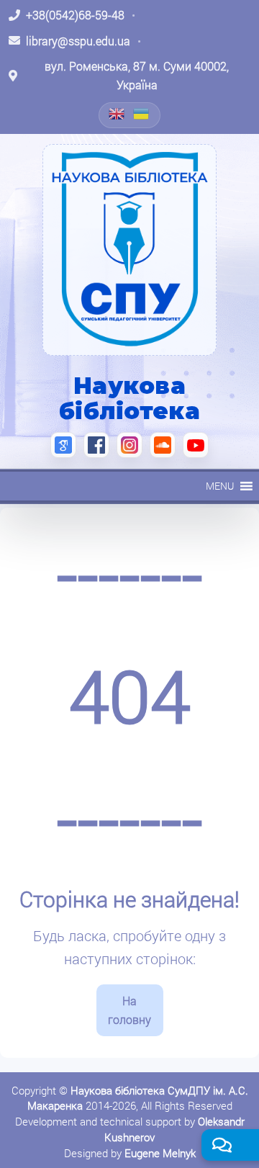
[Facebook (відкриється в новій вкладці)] (96, 445)
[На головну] (129, 250)
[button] (220, 486)
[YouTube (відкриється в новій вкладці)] (196, 445)
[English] (117, 114)
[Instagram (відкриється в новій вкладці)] (129, 445)
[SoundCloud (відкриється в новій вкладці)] (163, 445)
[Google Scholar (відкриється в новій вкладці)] (63, 445)
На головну (129, 1010)
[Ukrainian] (141, 114)
